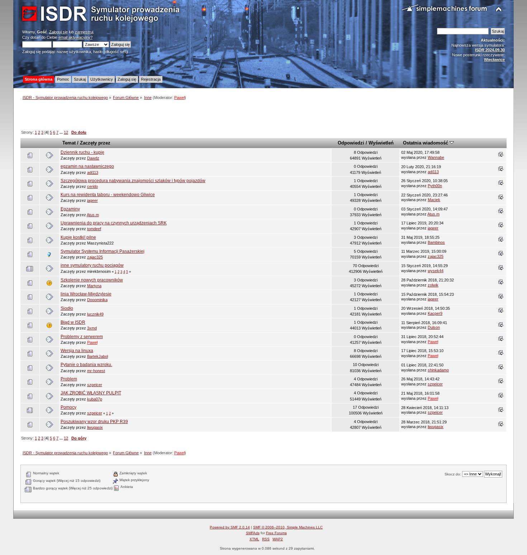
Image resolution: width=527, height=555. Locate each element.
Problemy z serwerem (82, 336)
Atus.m (93, 215)
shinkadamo (438, 370)
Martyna (94, 286)
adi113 (92, 172)
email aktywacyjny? (75, 37)
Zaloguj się (58, 32)
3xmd (92, 328)
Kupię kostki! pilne (78, 237)
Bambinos (436, 242)
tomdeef (94, 229)
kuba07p (94, 399)
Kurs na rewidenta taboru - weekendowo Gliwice (108, 194)
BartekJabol (97, 356)
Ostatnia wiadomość (426, 143)
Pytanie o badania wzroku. (86, 364)
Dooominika (97, 300)
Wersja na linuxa (77, 350)
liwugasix (95, 427)
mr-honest (96, 371)
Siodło (67, 308)
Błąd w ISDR (73, 322)
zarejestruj (84, 32)
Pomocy (68, 407)
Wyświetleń (381, 143)
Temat (69, 143)
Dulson (434, 327)
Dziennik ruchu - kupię (82, 152)
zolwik (433, 285)
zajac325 (95, 257)
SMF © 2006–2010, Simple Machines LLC (288, 527)
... (62, 132)
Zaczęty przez (95, 143)
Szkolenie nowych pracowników (92, 280)
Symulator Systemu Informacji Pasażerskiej (102, 251)
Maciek (434, 200)
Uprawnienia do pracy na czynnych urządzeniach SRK (114, 223)
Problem (69, 378)
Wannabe (436, 157)
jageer (92, 200)
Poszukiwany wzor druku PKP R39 (94, 421)
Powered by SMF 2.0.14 (230, 527)
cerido (92, 186)
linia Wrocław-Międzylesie (86, 294)
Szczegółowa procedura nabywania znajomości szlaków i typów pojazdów (133, 180)
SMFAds (253, 533)
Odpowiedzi (351, 143)
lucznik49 (95, 314)
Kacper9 (435, 313)
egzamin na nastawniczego (87, 166)
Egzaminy (70, 209)
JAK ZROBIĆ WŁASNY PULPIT (91, 392)
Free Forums (276, 533)
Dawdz (93, 158)
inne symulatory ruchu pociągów (92, 265)
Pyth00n (435, 186)
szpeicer (94, 385)
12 (66, 132)
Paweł (179, 97)
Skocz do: (453, 474)
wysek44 (435, 271)
